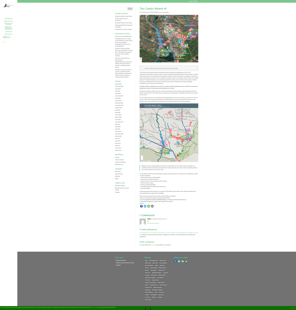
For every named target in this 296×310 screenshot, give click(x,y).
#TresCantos (147, 272)
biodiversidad (154, 275)
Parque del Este (148, 287)
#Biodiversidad (163, 260)
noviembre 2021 (119, 122)
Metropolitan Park (154, 285)
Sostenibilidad (153, 294)
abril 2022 (117, 112)
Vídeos (117, 178)
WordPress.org (119, 164)
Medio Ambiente (161, 282)
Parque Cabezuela (163, 285)
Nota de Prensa (119, 174)
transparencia (161, 294)
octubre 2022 (118, 107)
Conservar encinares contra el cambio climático (123, 54)
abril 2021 (117, 129)
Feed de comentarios (120, 162)
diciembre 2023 (119, 96)
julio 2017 (117, 138)
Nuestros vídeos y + (7, 37)
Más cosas (158, 12)
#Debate (156, 265)
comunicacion (145, 12)
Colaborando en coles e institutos (123, 29)
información (147, 280)
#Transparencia (161, 270)
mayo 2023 (118, 98)
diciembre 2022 (119, 103)
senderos (147, 294)
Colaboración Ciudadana (150, 277)
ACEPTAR (148, 308)
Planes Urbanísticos (149, 292)
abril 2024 (117, 91)
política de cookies (94, 307)
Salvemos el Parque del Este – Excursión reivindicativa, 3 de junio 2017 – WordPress (124, 50)
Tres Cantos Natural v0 (125, 36)
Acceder (117, 157)
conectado (153, 245)
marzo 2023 (118, 100)
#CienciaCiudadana (149, 265)
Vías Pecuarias (148, 299)
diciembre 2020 (119, 133)
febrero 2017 (118, 150)
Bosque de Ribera (162, 275)
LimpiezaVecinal (155, 280)
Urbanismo (154, 297)
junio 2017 (117, 141)
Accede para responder (153, 223)
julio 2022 (117, 110)
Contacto (117, 192)
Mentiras (147, 285)
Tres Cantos (147, 297)
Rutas (156, 292)
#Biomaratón (155, 263)
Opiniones (117, 176)
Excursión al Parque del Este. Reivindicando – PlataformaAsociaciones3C (122, 60)
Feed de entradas (119, 159)
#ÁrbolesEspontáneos (157, 272)
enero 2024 (118, 93)
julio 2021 (117, 124)
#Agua (146, 260)
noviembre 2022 (119, 105)
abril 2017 (117, 145)
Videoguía (160, 297)
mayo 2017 (118, 143)
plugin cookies (292, 308)
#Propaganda (153, 270)
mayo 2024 (118, 88)
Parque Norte (148, 289)
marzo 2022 (118, 114)
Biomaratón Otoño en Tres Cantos (123, 22)
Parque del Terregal (157, 287)
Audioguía (147, 275)
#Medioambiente (162, 267)
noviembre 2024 (119, 86)
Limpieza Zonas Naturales (150, 282)
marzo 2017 (118, 148)
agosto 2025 (118, 84)
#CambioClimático (163, 263)
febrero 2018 (118, 136)
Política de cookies (120, 185)
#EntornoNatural (153, 267)
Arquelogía (165, 272)
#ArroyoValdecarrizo (153, 260)
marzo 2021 (118, 131)
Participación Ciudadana (157, 289)
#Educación (162, 265)
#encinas (147, 267)
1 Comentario (165, 12)
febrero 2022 (118, 117)
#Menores (147, 270)
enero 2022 (118, 119)
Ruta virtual (161, 292)
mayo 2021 (118, 126)
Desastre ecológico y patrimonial (123, 16)
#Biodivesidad (148, 263)
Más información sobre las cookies (125, 262)
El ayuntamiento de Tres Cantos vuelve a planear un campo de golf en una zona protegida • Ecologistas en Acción (169, 232)
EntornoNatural (160, 277)
